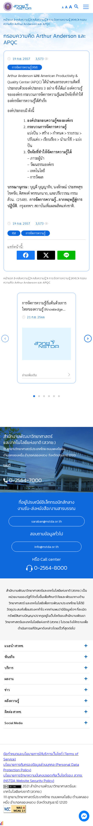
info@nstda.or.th (46, 546)
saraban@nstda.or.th (46, 521)
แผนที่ (7, 465)
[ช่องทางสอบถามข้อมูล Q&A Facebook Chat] (84, 816)
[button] (88, 339)
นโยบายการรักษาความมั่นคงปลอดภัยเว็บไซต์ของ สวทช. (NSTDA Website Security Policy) (43, 778)
